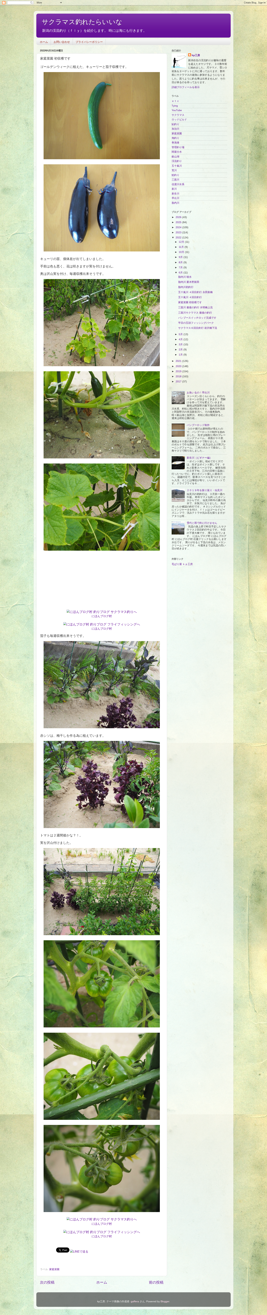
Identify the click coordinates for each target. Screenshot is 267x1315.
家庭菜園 (54, 1269)
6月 (181, 272)
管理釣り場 (178, 147)
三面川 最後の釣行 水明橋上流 (195, 307)
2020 (179, 366)
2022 (179, 237)
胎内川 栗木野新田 (188, 282)
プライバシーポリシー (89, 41)
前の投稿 (156, 1282)
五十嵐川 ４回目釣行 (190, 297)
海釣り (175, 138)
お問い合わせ (62, 41)
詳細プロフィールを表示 (186, 87)
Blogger (165, 1301)
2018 (179, 376)
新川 (174, 188)
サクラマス (178, 114)
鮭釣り (175, 175)
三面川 (175, 179)
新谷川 (175, 193)
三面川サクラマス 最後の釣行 (195, 312)
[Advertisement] (101, 581)
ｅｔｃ (175, 100)
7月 (181, 267)
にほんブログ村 (102, 616)
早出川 (175, 198)
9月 (181, 257)
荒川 (174, 170)
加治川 (175, 128)
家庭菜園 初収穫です (190, 302)
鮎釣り (175, 124)
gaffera (135, 1301)
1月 (181, 354)
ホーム (44, 41)
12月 (182, 241)
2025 (179, 222)
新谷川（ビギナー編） (199, 457)
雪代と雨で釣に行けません (202, 522)
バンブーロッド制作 (198, 425)
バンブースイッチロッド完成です (197, 317)
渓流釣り (177, 161)
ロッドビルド (179, 119)
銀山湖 (175, 156)
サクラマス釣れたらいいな (82, 22)
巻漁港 (175, 142)
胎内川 (175, 202)
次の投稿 (47, 1282)
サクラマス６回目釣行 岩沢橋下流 (197, 327)
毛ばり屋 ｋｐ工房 (182, 564)
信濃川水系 (178, 184)
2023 (179, 232)
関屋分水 (177, 151)
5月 (181, 334)
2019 (179, 371)
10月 (182, 252)
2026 (179, 217)
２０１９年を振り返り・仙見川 (204, 490)
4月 (181, 339)
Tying (175, 105)
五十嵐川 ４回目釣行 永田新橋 (195, 292)
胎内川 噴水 (185, 276)
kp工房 (196, 55)
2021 (179, 360)
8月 (181, 262)
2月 (181, 349)
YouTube (177, 110)
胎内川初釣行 (185, 287)
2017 (179, 381)
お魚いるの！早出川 (198, 392)
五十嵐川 (177, 165)
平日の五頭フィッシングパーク (196, 322)
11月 (182, 246)
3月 (181, 344)
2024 (179, 227)
